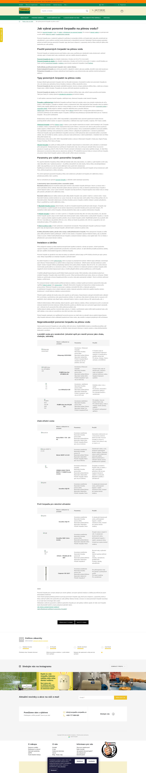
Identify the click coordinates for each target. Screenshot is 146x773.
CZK (102, 4)
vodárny (61, 63)
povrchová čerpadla (51, 63)
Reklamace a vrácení (34, 749)
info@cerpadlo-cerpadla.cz (76, 712)
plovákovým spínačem (65, 94)
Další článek (82, 622)
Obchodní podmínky (34, 751)
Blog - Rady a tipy (57, 754)
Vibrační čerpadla (42, 144)
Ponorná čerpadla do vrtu (45, 59)
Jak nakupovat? (81, 753)
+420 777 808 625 (99, 10)
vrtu (55, 32)
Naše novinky (80, 749)
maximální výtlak (42, 108)
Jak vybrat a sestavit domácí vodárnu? (48, 607)
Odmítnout (80, 761)
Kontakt (21, 4)
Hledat (87, 11)
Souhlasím (92, 761)
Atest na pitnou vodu (45, 226)
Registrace (123, 4)
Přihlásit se (120, 697)
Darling (90, 63)
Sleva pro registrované (31, 4)
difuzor (72, 110)
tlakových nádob (50, 34)
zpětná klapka (58, 260)
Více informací (61, 766)
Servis (54, 753)
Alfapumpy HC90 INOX (64, 355)
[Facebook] (113, 714)
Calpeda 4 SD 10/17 (64, 573)
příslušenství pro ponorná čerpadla (72, 32)
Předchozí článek (66, 622)
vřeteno (57, 124)
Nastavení (53, 770)
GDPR (30, 753)
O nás (54, 749)
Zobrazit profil (117, 666)
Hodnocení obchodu (45, 4)
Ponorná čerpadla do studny (46, 61)
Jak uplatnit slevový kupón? (85, 751)
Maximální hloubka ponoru (47, 206)
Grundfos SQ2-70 (64, 521)
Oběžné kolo (41, 110)
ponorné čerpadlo (61, 179)
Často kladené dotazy (34, 754)
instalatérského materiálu (63, 34)
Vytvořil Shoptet (74, 736)
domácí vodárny (94, 32)
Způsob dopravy (57, 4)
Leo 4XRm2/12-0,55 (64, 389)
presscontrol (58, 285)
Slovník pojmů (81, 754)
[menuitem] (24, 17)
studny (60, 32)
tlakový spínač (47, 285)
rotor (61, 124)
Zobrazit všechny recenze (40, 640)
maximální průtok (101, 106)
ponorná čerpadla (47, 32)
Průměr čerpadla (44, 213)
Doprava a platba (33, 747)
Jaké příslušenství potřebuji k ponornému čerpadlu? (52, 609)
